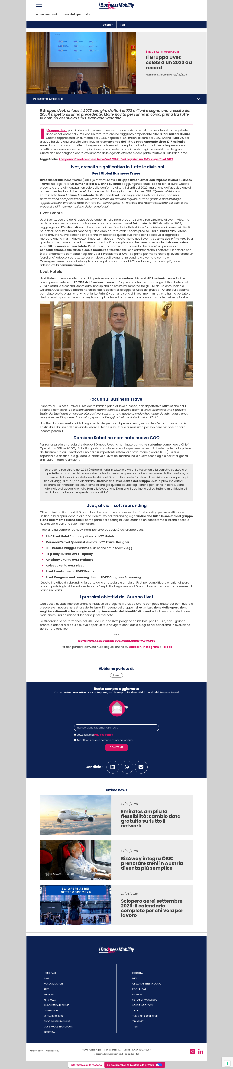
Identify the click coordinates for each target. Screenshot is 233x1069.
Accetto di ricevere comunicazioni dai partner (105, 740)
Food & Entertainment (57, 1021)
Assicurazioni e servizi (56, 1005)
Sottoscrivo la (95, 735)
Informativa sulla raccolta (86, 1064)
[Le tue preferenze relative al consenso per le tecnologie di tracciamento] (227, 1063)
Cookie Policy (52, 1050)
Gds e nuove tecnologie (58, 1026)
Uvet (116, 675)
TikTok (167, 647)
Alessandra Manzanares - (160, 74)
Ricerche (137, 994)
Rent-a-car (139, 989)
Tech (135, 1010)
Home (40, 14)
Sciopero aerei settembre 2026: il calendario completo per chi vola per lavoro (152, 908)
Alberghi (49, 994)
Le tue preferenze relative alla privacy (130, 1064)
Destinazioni (51, 1010)
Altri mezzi (50, 999)
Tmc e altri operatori (74, 14)
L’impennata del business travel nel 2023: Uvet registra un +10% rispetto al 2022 (116, 159)
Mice (135, 978)
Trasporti (138, 1021)
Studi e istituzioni (142, 1005)
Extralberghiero (53, 1016)
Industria (52, 14)
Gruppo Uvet (57, 130)
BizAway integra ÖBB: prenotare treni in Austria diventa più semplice (152, 863)
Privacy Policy (103, 735)
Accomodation (53, 983)
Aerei (46, 989)
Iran (122, 25)
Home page (50, 973)
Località (137, 973)
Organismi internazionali (146, 983)
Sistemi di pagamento (144, 999)
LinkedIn (135, 647)
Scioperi (108, 25)
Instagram (151, 647)
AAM (46, 978)
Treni (135, 1026)
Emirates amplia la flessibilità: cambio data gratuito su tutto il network (151, 818)
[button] (198, 99)
